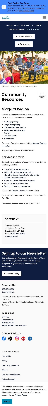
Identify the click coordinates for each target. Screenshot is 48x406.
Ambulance (9, 138)
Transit (7, 133)
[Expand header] (44, 17)
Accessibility (7, 319)
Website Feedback (8, 379)
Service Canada (18, 190)
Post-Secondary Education (16, 183)
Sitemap (5, 317)
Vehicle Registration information (18, 172)
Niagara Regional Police (15, 127)
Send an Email (11, 236)
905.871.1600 (8, 289)
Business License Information (17, 186)
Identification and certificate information (22, 175)
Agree (7, 401)
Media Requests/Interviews (14, 325)
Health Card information (15, 178)
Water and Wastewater (14, 130)
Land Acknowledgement (11, 375)
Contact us (25, 44)
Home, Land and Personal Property (19, 180)
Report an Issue (25, 36)
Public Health (10, 136)
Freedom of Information (10, 365)
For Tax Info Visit (26, 11)
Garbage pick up (11, 122)
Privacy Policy (21, 395)
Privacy (4, 361)
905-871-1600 (32, 29)
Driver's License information (16, 169)
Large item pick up (12, 124)
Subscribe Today (11, 273)
